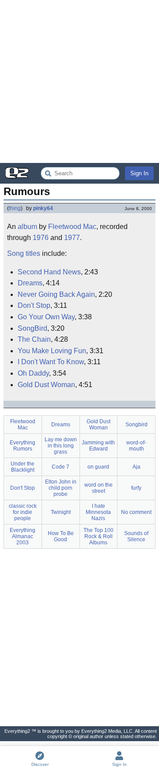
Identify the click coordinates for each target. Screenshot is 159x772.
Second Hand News (49, 272)
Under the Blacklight (22, 467)
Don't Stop (34, 305)
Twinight (61, 512)
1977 (72, 237)
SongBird (32, 328)
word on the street (98, 488)
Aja (136, 467)
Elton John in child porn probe (60, 488)
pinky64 (43, 208)
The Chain (34, 339)
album (27, 226)
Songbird (136, 424)
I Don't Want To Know (51, 362)
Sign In (139, 173)
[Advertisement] (79, 81)
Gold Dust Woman (46, 384)
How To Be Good (61, 536)
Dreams (30, 283)
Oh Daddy (33, 373)
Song (15, 253)
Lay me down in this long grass (61, 445)
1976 (41, 237)
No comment (136, 512)
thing (15, 208)
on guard (98, 467)
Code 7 (60, 467)
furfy (136, 488)
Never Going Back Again (56, 294)
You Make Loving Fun (52, 351)
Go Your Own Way (46, 317)
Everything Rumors (22, 446)
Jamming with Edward (98, 446)
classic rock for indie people (23, 512)
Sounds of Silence (136, 536)
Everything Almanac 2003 (22, 536)
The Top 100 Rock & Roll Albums (98, 536)
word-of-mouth (136, 446)
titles (33, 253)
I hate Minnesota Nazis (98, 512)
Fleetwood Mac (72, 226)
